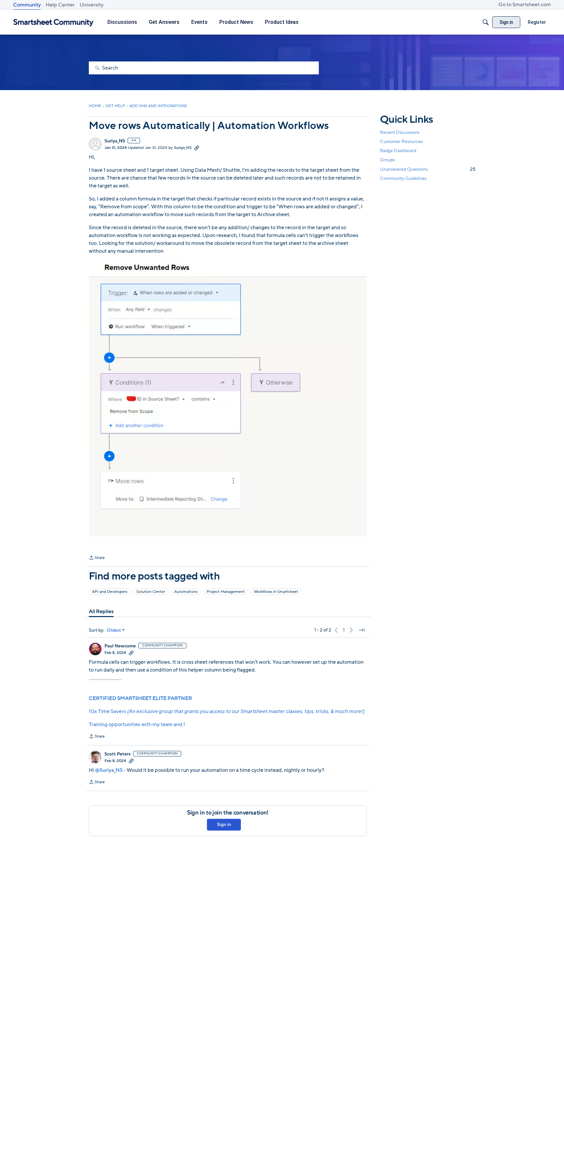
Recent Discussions (399, 132)
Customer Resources (401, 141)
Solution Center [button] (150, 591)
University (91, 4)
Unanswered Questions (427, 169)
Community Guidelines (403, 178)
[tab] (101, 611)
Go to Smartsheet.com (524, 4)
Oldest (114, 630)
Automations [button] (185, 591)
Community (27, 4)
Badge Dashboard (398, 151)
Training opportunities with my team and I (137, 724)
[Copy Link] (197, 148)
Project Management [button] (226, 591)
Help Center (60, 4)
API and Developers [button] (109, 591)
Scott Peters (117, 754)
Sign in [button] (224, 824)
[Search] (486, 22)
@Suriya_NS (109, 770)
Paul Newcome (120, 646)
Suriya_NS (114, 141)
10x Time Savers (226, 711)
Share (97, 558)
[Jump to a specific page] (361, 630)
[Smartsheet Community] (53, 22)
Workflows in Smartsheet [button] (276, 591)
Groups (387, 160)
